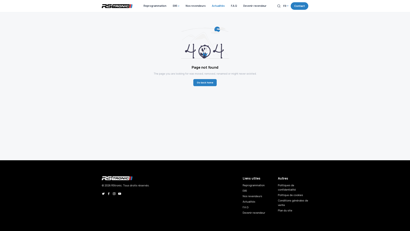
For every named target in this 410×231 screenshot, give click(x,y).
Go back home (205, 82)
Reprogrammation (254, 185)
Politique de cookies (290, 195)
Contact (299, 6)
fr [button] (284, 6)
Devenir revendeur (254, 212)
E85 (245, 191)
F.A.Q (245, 207)
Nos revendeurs (252, 196)
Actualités (249, 201)
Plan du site (285, 210)
